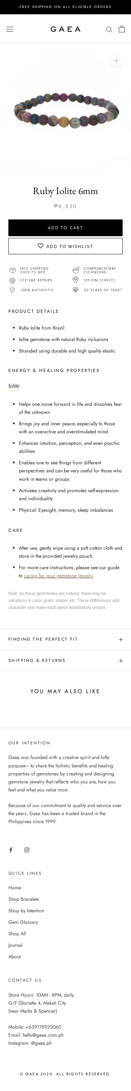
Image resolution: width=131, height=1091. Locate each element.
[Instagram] (26, 849)
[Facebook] (10, 849)
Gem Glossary (23, 922)
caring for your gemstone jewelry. (59, 575)
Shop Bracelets (23, 899)
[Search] (109, 29)
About (14, 956)
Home (14, 887)
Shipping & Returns (37, 660)
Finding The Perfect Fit (43, 639)
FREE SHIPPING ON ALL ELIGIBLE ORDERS (65, 6)
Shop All (17, 933)
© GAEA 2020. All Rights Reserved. (65, 1074)
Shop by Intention (26, 910)
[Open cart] (122, 28)
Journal (15, 945)
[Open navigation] (9, 29)
